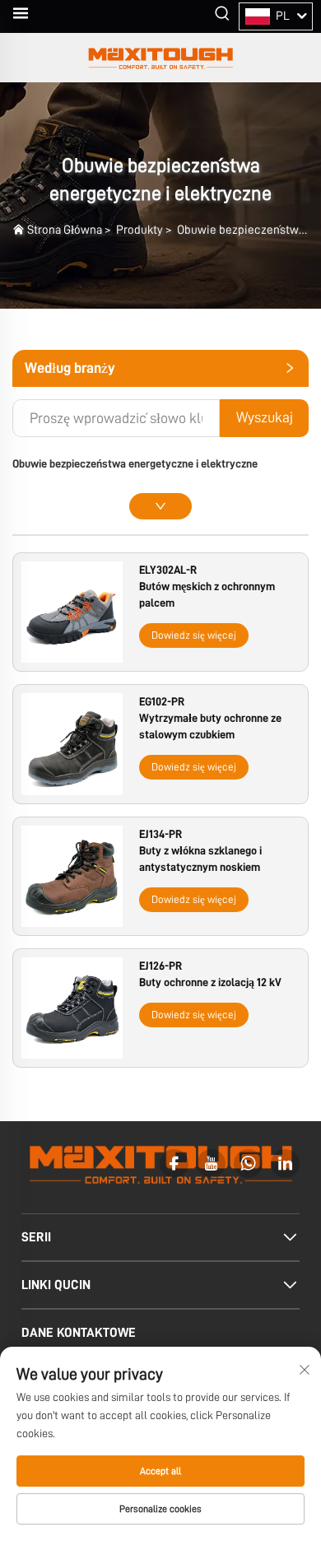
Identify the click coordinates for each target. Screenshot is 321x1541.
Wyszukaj (264, 417)
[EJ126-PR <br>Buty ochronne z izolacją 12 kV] (72, 1006)
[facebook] (174, 1163)
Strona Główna (64, 230)
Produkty (139, 230)
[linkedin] (285, 1163)
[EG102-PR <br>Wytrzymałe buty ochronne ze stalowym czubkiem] (72, 743)
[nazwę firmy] (160, 57)
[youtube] (211, 1163)
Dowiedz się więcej (193, 635)
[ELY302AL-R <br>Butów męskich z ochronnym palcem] (72, 611)
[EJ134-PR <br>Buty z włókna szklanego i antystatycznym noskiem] (72, 875)
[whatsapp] (248, 1163)
